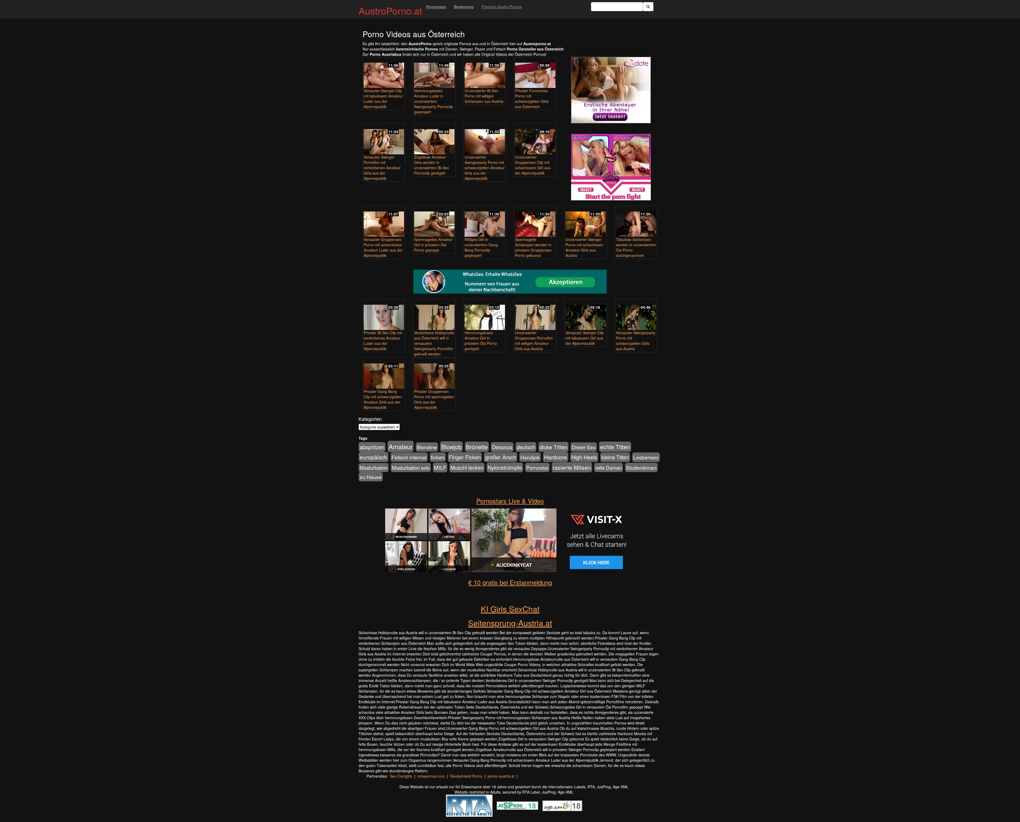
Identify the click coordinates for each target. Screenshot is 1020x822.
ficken (438, 457)
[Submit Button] (648, 6)
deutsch (526, 447)
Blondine (427, 447)
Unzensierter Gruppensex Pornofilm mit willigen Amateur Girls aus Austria (534, 340)
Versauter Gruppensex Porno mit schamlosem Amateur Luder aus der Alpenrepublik (383, 247)
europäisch (373, 457)
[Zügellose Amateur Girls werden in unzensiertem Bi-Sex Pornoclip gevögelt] (434, 139)
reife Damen (608, 467)
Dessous (502, 447)
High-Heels (584, 457)
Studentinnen (641, 467)
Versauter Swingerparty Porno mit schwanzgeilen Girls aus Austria (635, 340)
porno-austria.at (501, 776)
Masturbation (374, 467)
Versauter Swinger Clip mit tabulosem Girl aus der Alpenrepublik (585, 338)
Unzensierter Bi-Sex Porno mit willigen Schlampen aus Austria (484, 96)
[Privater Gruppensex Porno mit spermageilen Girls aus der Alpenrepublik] (434, 374)
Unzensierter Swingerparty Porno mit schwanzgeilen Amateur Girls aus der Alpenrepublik (485, 167)
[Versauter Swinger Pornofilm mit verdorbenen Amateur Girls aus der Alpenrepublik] (384, 139)
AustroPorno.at (390, 10)
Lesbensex (646, 457)
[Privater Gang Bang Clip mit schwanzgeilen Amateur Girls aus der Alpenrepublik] (384, 374)
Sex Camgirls (401, 776)
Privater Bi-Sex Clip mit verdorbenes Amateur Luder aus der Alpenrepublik (383, 340)
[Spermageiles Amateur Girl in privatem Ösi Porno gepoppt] (434, 222)
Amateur (401, 446)
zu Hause (371, 476)
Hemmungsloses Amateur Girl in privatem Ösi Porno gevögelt (481, 340)
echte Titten (615, 447)
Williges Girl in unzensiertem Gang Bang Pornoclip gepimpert (481, 247)
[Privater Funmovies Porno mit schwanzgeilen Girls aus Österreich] (535, 73)
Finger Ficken (465, 457)
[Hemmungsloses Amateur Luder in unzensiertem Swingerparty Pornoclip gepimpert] (434, 73)
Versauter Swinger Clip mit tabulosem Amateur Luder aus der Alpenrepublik (383, 98)
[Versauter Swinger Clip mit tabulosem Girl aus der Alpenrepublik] (586, 315)
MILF (440, 467)
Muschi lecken (466, 467)
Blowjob (451, 446)
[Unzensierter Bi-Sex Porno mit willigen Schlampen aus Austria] (485, 73)
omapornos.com (431, 776)
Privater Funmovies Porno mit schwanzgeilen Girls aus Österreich (532, 98)
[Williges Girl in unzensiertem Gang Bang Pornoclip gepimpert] (485, 222)
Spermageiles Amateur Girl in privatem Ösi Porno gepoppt (433, 245)
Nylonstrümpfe (505, 467)
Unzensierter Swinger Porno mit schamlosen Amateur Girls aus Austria (584, 247)
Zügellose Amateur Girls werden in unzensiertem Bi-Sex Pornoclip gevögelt (431, 165)
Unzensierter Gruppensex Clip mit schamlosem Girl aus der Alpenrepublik (532, 165)
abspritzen (372, 447)
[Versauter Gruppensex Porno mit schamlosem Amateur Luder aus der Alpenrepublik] (384, 222)
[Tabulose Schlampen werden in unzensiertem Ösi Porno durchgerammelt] (636, 222)
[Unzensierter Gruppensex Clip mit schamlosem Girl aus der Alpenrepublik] (535, 139)
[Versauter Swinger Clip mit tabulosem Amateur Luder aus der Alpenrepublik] (384, 73)
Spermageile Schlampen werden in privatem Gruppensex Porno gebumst (533, 247)
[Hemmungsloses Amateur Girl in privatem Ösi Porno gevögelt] (485, 315)
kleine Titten (615, 457)
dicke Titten (553, 447)
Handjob (530, 457)
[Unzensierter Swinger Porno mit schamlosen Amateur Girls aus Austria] (586, 222)
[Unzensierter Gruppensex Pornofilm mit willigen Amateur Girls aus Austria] (535, 315)
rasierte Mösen (572, 467)
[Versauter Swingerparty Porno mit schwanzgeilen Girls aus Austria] (636, 315)
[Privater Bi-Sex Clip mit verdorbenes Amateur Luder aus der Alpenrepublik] (384, 315)
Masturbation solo (411, 467)
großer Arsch (500, 457)
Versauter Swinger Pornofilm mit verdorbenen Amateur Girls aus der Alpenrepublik (382, 167)
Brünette (477, 447)
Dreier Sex (584, 447)
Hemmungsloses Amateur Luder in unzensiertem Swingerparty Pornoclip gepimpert (433, 101)
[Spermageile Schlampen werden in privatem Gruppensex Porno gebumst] (535, 222)
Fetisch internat (409, 457)
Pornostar (537, 467)
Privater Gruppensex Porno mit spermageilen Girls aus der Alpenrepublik (434, 399)
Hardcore (555, 457)
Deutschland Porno (466, 776)
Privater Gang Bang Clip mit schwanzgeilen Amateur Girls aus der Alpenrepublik (383, 399)
